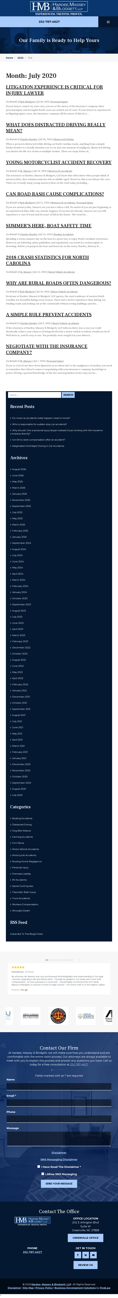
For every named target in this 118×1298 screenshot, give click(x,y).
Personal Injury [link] (59, 101)
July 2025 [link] (17, 512)
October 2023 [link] (19, 598)
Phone (11, 1112)
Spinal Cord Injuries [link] (22, 886)
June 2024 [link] (18, 561)
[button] (108, 22)
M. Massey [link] (26, 171)
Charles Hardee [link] (28, 139)
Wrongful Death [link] (21, 910)
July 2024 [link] (17, 555)
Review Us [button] (85, 1265)
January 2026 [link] (19, 493)
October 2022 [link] (19, 653)
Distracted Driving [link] (64, 139)
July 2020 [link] (17, 795)
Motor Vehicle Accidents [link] (61, 272)
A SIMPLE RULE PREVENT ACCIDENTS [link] (49, 314)
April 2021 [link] (17, 739)
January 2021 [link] (19, 758)
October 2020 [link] (20, 776)
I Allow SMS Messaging (61, 1174)
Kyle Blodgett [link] (27, 101)
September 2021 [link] (21, 709)
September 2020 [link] (21, 782)
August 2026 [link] (19, 469)
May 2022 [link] (17, 672)
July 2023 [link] (17, 616)
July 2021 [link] (17, 721)
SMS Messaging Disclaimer (59, 1159)
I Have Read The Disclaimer (61, 1167)
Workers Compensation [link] (25, 904)
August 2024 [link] (19, 549)
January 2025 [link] (19, 537)
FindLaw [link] (105, 1288)
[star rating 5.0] (59, 967)
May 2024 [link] (17, 567)
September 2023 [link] (21, 604)
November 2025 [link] (21, 500)
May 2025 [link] (17, 518)
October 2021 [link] (19, 702)
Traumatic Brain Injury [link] (24, 892)
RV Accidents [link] (19, 879)
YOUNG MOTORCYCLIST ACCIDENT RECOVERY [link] (59, 162)
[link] (59, 8)
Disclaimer (59, 1152)
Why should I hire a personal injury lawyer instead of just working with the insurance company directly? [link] (56, 432)
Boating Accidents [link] (64, 234)
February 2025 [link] (20, 530)
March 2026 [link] (18, 487)
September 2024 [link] (21, 543)
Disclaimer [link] (14, 1288)
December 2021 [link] (21, 696)
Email (11, 1095)
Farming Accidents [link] (22, 836)
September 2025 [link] (21, 506)
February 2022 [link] (20, 684)
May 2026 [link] (17, 481)
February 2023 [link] (20, 641)
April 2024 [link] (17, 573)
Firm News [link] (18, 843)
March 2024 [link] (18, 579)
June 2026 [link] (18, 475)
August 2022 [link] (19, 659)
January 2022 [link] (19, 690)
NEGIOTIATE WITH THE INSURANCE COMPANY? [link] (46, 349)
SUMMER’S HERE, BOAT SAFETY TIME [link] (48, 225)
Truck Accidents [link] (21, 898)
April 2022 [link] (17, 678)
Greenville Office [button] (86, 1237)
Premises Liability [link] (21, 873)
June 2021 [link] (17, 727)
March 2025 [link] (18, 524)
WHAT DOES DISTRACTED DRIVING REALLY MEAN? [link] (56, 127)
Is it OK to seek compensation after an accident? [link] (38, 439)
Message (13, 1128)
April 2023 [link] (17, 629)
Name (11, 1079)
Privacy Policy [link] (44, 1288)
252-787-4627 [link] (49, 21)
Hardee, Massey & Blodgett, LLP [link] (51, 1284)
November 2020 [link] (21, 770)
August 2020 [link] (19, 788)
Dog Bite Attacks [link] (21, 830)
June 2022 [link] (18, 666)
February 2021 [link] (20, 752)
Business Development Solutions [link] (75, 1288)
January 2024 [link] (19, 592)
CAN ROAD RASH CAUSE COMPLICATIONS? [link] (55, 194)
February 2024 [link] (20, 586)
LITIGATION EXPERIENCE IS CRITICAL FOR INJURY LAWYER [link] (54, 90)
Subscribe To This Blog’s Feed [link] (26, 934)
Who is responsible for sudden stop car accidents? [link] (39, 424)
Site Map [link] (28, 1288)
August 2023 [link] (19, 610)
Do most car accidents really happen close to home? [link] (41, 418)
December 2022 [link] (21, 647)
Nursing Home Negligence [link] (27, 861)
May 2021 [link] (17, 733)
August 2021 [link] (18, 715)
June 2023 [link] (18, 623)
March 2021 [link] (18, 746)
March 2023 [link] (18, 635)
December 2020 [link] (21, 764)
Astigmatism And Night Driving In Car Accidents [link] (38, 446)
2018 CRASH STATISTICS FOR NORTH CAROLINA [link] (47, 260)
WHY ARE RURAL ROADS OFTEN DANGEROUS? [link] (58, 283)
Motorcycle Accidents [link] (60, 171)
